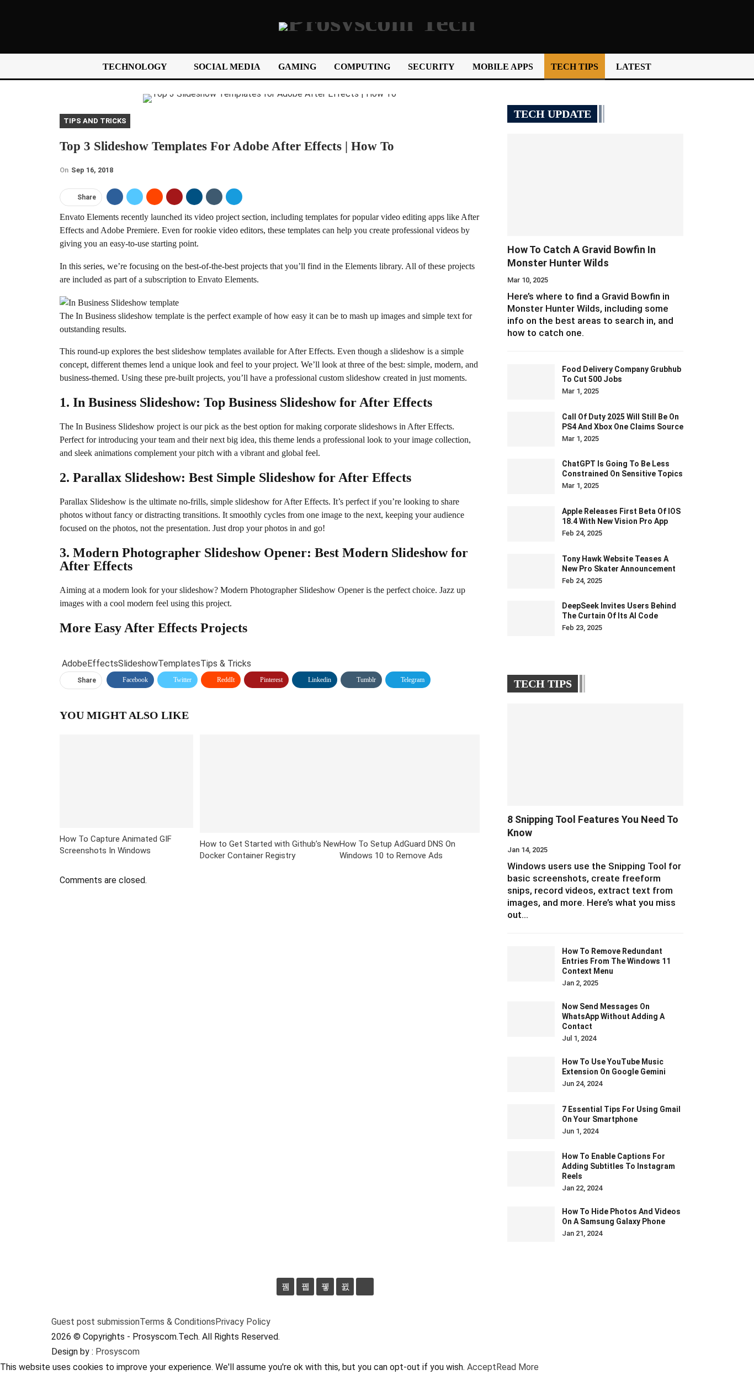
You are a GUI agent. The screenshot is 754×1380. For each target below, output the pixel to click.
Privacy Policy (242, 1321)
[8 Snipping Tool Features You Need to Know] (595, 755)
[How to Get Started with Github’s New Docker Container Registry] (270, 783)
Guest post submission (95, 1321)
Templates (179, 663)
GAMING (297, 66)
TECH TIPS (574, 66)
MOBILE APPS (502, 66)
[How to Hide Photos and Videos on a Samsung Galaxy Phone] (531, 1224)
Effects (102, 663)
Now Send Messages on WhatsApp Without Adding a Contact (613, 1016)
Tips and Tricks (94, 121)
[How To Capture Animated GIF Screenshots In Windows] (126, 781)
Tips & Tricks (225, 663)
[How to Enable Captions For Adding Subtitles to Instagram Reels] (531, 1169)
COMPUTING (362, 66)
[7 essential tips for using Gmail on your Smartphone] (531, 1122)
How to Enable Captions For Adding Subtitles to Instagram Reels (618, 1166)
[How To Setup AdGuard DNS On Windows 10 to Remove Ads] (409, 783)
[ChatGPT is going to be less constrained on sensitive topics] (531, 476)
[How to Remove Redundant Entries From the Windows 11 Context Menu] (531, 964)
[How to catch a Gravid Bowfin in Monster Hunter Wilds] (595, 185)
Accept (481, 1367)
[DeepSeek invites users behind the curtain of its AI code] (531, 618)
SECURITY (431, 66)
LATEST (633, 66)
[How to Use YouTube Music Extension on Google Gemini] (531, 1074)
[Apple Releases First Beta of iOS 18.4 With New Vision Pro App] (531, 524)
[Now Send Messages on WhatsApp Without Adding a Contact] (531, 1019)
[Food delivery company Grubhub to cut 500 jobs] (531, 382)
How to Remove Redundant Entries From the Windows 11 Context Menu (616, 961)
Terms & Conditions (177, 1321)
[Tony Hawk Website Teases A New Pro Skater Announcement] (531, 571)
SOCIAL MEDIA (227, 66)
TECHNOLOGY (135, 66)
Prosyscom (117, 1351)
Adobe (74, 663)
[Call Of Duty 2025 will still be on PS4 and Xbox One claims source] (531, 429)
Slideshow (138, 663)
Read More (517, 1367)
